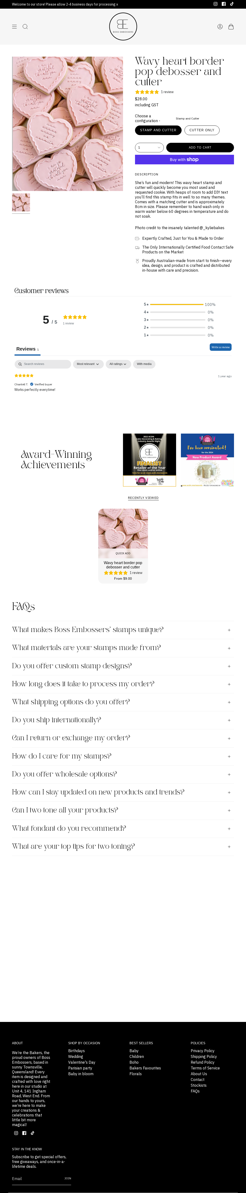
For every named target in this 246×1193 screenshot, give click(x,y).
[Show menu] (14, 26)
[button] (179, 304)
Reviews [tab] (27, 349)
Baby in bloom (80, 1073)
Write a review (221, 347)
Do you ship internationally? (56, 720)
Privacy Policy (203, 1050)
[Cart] (231, 26)
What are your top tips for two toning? (73, 846)
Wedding (75, 1056)
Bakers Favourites (145, 1068)
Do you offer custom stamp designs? (72, 666)
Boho (134, 1062)
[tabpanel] (123, 391)
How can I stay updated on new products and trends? (98, 792)
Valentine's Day (81, 1062)
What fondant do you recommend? (69, 828)
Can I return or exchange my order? (71, 738)
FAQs (195, 1091)
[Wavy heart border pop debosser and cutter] (123, 533)
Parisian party (80, 1068)
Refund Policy (203, 1062)
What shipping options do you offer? (71, 702)
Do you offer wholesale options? (64, 774)
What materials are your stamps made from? (86, 648)
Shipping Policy (204, 1056)
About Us (199, 1073)
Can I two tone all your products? (65, 810)
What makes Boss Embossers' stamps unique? (88, 630)
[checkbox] (144, 364)
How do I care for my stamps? (61, 756)
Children (136, 1056)
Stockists (199, 1085)
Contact (197, 1079)
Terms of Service (205, 1068)
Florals (135, 1073)
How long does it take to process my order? (83, 684)
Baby (134, 1050)
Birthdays (76, 1050)
